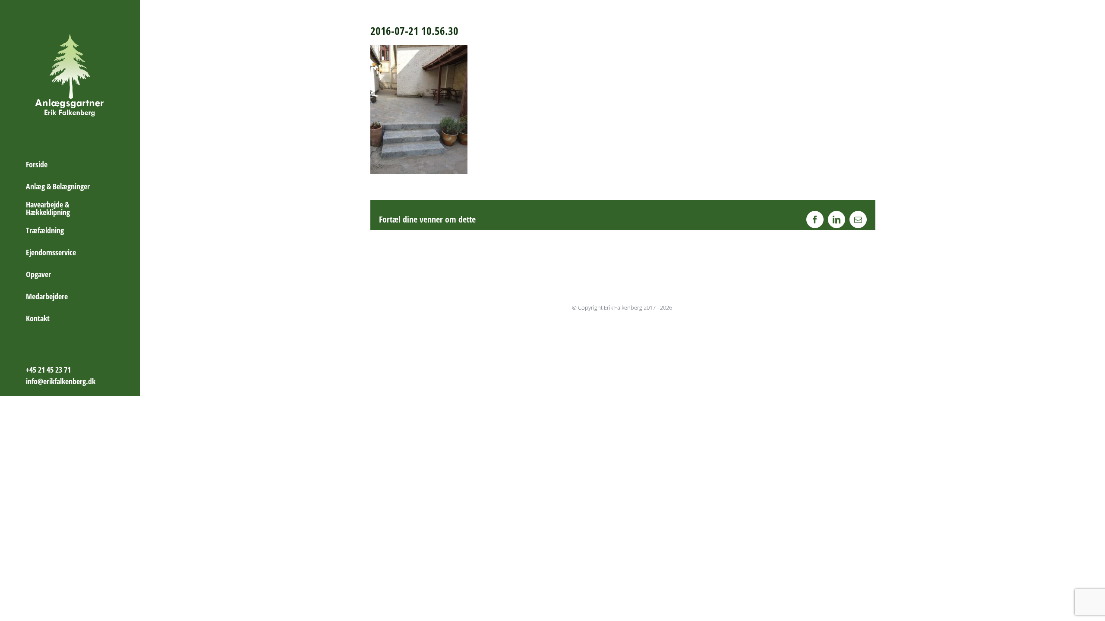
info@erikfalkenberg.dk (60, 381)
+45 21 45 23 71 (48, 369)
